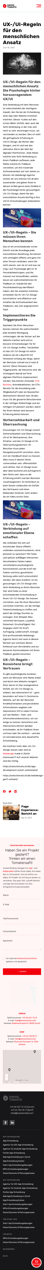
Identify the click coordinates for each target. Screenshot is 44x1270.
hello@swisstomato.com (25, 1020)
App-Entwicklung (11, 1137)
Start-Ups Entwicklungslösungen (17, 1165)
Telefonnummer (10, 918)
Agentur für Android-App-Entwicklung (20, 1149)
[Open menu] (38, 5)
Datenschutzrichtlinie (27, 958)
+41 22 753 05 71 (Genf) (22, 1110)
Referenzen (8, 1249)
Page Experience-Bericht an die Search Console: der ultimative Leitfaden (30, 810)
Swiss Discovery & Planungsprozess (18, 1173)
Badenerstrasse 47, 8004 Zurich (26, 1023)
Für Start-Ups (10, 1219)
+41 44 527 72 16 (29, 1018)
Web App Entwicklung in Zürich (16, 1157)
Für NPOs (7, 1234)
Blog (5, 1256)
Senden (23, 972)
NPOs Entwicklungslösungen (15, 1169)
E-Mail (6, 904)
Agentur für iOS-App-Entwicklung (18, 1145)
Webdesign (8, 753)
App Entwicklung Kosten (13, 1161)
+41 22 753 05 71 (29, 1036)
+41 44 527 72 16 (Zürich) (22, 1107)
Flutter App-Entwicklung (14, 1153)
